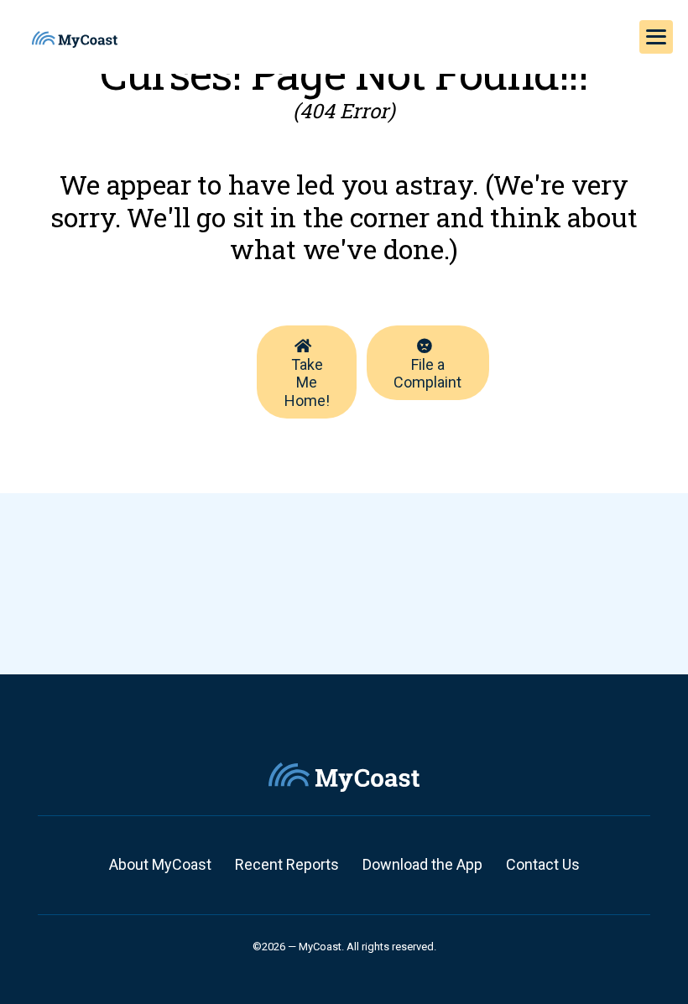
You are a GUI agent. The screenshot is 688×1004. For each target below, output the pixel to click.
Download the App (422, 864)
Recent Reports (287, 864)
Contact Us (543, 864)
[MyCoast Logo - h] (74, 39)
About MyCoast (160, 864)
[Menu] (656, 37)
